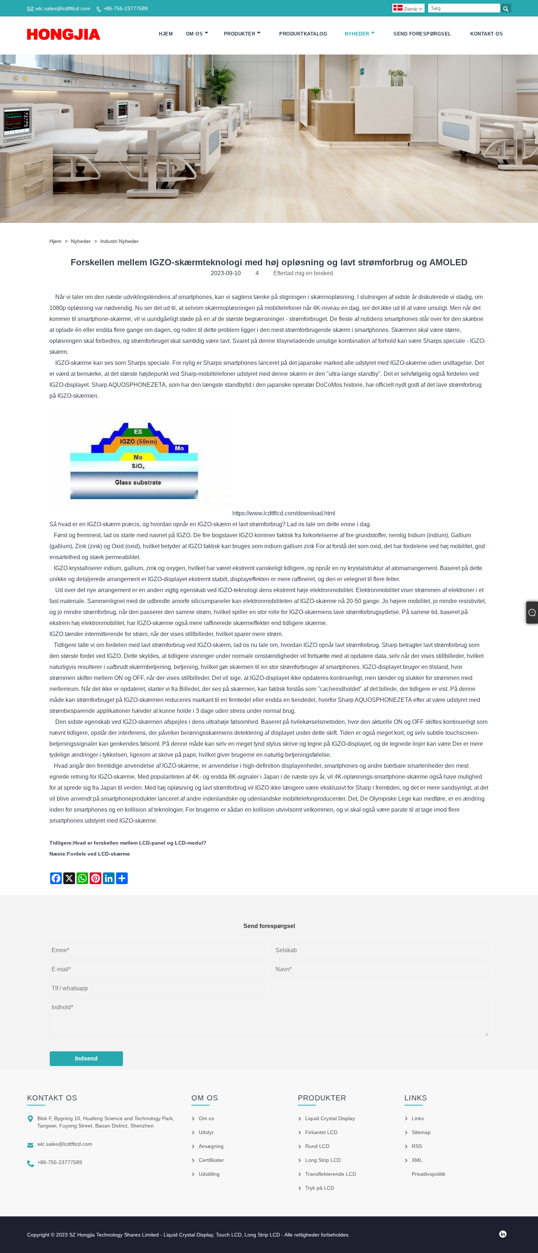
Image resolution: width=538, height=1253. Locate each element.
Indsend (86, 1058)
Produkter (239, 34)
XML (417, 1160)
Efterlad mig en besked (303, 273)
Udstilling (209, 1174)
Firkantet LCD (321, 1132)
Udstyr (206, 1132)
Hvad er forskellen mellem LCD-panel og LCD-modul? (139, 843)
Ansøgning (211, 1146)
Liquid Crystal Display (330, 1118)
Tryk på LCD (319, 1188)
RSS (417, 1146)
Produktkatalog (303, 34)
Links (418, 1118)
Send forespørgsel (422, 34)
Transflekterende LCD (330, 1174)
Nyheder (357, 34)
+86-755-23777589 (125, 8)
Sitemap (421, 1132)
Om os (194, 34)
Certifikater (211, 1160)
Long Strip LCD (323, 1160)
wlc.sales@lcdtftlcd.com (63, 8)
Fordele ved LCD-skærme (98, 854)
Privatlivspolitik (428, 1174)
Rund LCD (317, 1146)
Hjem (166, 34)
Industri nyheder (119, 241)
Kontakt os (486, 34)
